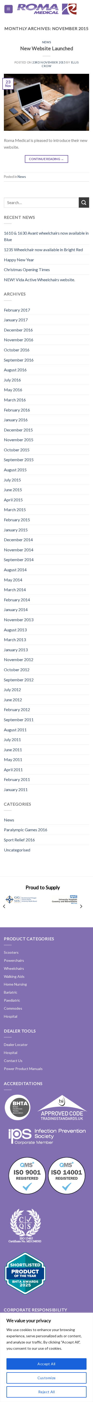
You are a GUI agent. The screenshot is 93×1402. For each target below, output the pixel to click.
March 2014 (15, 589)
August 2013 (15, 629)
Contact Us (13, 1060)
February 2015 (17, 519)
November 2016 (18, 339)
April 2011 (13, 769)
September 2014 (19, 559)
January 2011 (16, 789)
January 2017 (16, 319)
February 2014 (17, 599)
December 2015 (18, 429)
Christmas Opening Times (27, 269)
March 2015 (15, 509)
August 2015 (15, 469)
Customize (46, 1378)
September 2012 (19, 679)
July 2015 (12, 479)
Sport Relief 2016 (19, 839)
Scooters (11, 952)
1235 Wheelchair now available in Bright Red (43, 249)
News (46, 42)
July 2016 (12, 379)
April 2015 (13, 499)
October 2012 (16, 669)
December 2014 (18, 539)
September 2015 (19, 459)
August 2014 (15, 569)
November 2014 (18, 549)
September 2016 (19, 359)
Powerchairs (14, 960)
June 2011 (13, 749)
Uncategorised (17, 849)
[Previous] (4, 906)
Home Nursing (15, 984)
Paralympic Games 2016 (25, 829)
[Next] (80, 906)
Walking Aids (14, 976)
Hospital (10, 1016)
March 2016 (15, 399)
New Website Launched (46, 48)
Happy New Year (19, 259)
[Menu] (8, 9)
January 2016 (16, 419)
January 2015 (16, 529)
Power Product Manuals (23, 1068)
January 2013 (16, 649)
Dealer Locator (16, 1044)
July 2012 (12, 689)
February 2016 (17, 409)
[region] (46, 1357)
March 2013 (15, 639)
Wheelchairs (14, 968)
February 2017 (17, 309)
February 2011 (17, 779)
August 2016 (15, 369)
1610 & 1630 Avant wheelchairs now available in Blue (46, 236)
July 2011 (12, 739)
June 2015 (13, 489)
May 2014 (13, 579)
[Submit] (84, 202)
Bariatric (10, 992)
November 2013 (18, 619)
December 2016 (18, 329)
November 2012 (18, 659)
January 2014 (16, 609)
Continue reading (46, 159)
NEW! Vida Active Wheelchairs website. (39, 279)
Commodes (13, 1008)
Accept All (46, 1364)
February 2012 (17, 709)
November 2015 (18, 439)
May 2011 (13, 759)
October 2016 (16, 349)
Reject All (46, 1392)
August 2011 (15, 729)
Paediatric (12, 1000)
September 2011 (19, 719)
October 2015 (16, 449)
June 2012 (13, 699)
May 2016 (13, 389)
